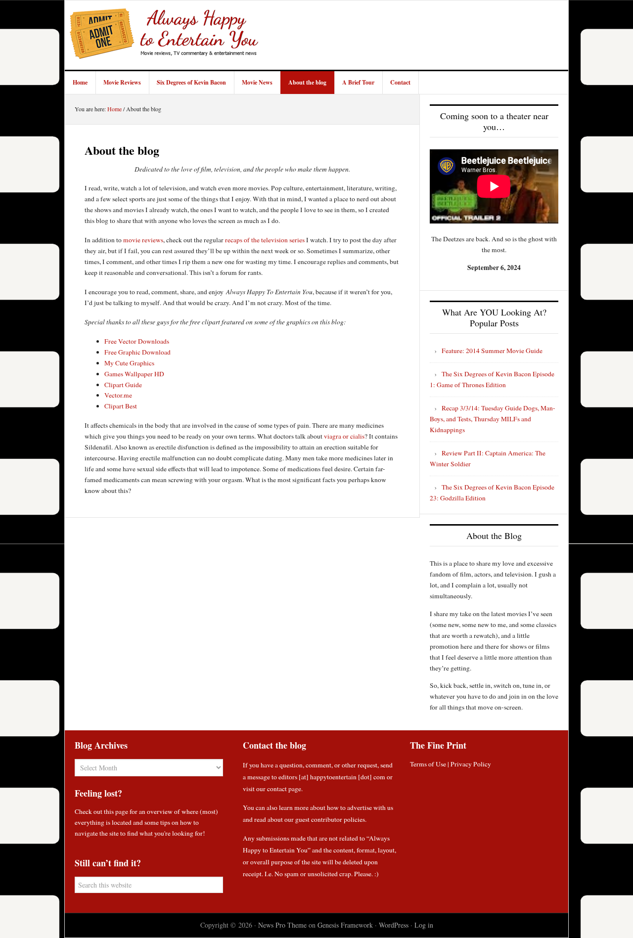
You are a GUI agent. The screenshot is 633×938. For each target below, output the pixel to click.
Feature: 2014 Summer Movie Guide (492, 350)
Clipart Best (120, 406)
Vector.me (118, 395)
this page (116, 811)
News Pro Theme (282, 925)
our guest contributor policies (324, 819)
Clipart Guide (123, 384)
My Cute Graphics (129, 362)
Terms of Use (428, 763)
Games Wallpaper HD (134, 373)
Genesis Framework (345, 925)
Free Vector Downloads (136, 341)
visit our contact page (272, 788)
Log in (423, 925)
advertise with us (370, 807)
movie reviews (143, 239)
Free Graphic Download (137, 352)
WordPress (393, 925)
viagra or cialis (344, 436)
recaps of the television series (265, 239)
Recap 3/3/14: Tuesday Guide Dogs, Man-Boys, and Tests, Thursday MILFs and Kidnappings (492, 418)
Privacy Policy (471, 763)
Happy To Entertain (164, 35)
